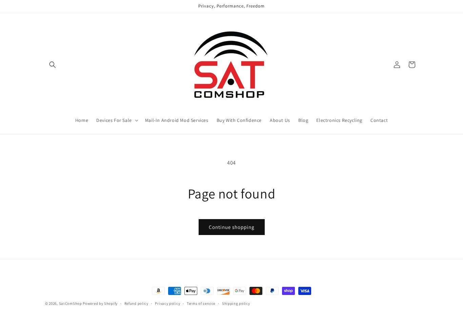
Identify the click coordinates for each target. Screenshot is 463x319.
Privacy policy (167, 303)
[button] (52, 64)
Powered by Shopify (100, 303)
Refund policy (136, 303)
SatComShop (70, 303)
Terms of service (201, 303)
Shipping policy (236, 303)
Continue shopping (232, 227)
